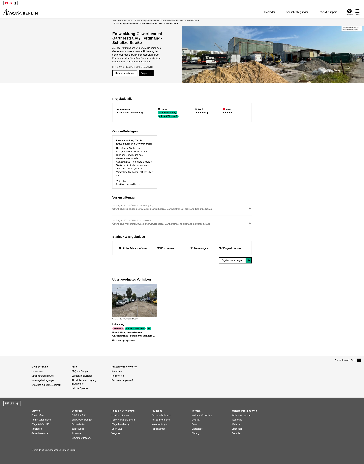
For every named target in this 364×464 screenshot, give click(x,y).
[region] (133, 248)
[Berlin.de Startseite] (11, 403)
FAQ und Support (80, 371)
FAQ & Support (328, 12)
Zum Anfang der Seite (345, 360)
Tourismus (237, 420)
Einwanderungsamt (81, 438)
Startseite (116, 20)
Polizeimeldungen (161, 420)
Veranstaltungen (160, 424)
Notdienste (36, 429)
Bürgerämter (78, 429)
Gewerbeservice (39, 433)
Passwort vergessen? (122, 380)
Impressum (37, 371)
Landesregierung (120, 415)
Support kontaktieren (82, 376)
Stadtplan (236, 433)
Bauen (195, 424)
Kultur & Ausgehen (241, 415)
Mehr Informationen (124, 73)
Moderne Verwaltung (202, 415)
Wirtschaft (237, 424)
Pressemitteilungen (161, 415)
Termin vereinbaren (41, 420)
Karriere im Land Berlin (123, 420)
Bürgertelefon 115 (40, 424)
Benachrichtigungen (297, 12)
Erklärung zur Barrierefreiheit (45, 385)
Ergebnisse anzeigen (232, 260)
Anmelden (116, 371)
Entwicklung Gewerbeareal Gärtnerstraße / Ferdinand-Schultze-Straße (167, 20)
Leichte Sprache (80, 388)
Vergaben (116, 433)
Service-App (37, 415)
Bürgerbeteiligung (120, 424)
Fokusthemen (158, 429)
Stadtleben (237, 429)
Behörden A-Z (79, 415)
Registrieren (117, 376)
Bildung (195, 433)
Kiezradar (269, 12)
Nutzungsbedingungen (42, 380)
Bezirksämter (78, 424)
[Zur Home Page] (20, 12)
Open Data (116, 429)
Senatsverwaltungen (82, 420)
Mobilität (196, 420)
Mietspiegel (197, 429)
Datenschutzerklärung (42, 376)
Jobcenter (76, 433)
